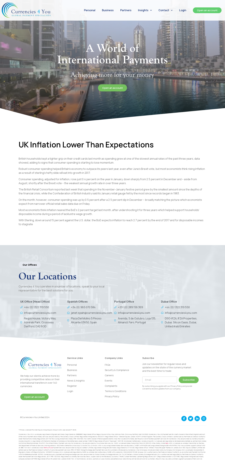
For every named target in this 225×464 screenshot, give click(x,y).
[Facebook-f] (184, 418)
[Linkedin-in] (197, 418)
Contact (163, 10)
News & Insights (76, 380)
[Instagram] (203, 418)
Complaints (111, 385)
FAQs (107, 364)
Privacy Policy (112, 396)
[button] (30, 265)
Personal (89, 10)
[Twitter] (190, 418)
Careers (109, 375)
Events (108, 380)
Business (108, 10)
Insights (143, 10)
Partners (125, 10)
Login (182, 10)
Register (72, 385)
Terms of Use (48, 448)
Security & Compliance (117, 370)
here (167, 443)
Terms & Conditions (115, 391)
